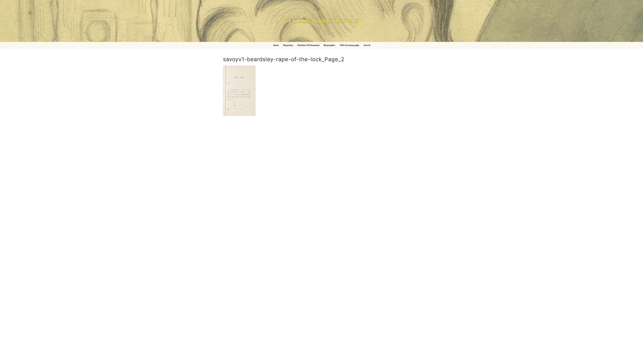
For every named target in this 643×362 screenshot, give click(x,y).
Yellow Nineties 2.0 (321, 21)
